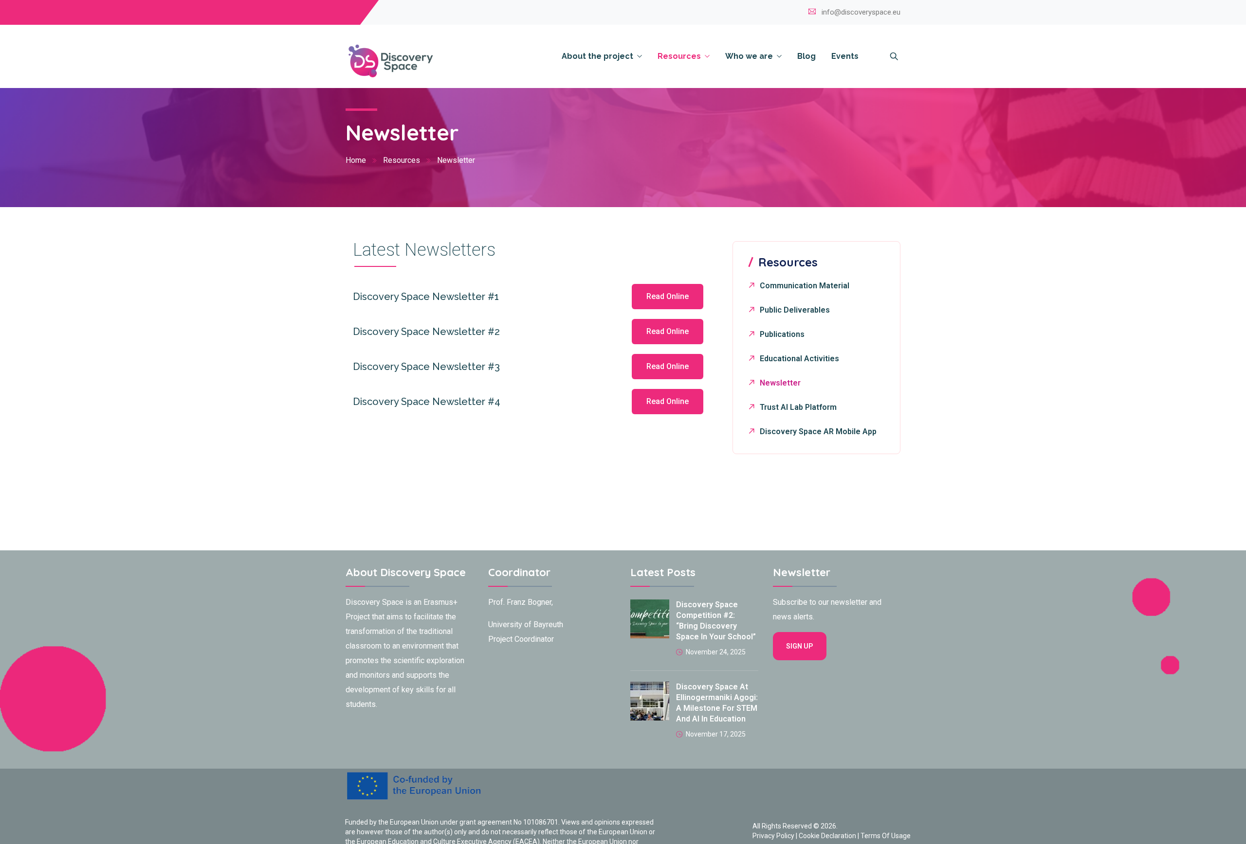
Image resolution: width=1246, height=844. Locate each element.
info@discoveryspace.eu (861, 12)
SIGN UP (799, 646)
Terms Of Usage (886, 836)
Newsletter (780, 382)
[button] (667, 296)
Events (845, 56)
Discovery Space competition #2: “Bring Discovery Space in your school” (716, 620)
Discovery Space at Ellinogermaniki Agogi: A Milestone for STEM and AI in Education (717, 702)
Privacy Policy (773, 836)
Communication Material (804, 285)
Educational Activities (799, 358)
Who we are (749, 56)
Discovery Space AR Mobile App (818, 431)
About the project (597, 56)
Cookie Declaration (827, 836)
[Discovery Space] (445, 60)
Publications (782, 334)
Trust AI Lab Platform (798, 407)
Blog (806, 56)
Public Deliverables (795, 310)
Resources (679, 56)
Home (356, 160)
